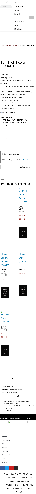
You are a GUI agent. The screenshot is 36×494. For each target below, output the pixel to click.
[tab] (18, 75)
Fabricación (18, 18)
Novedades (18, 29)
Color (4, 154)
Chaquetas (15, 45)
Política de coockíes (7, 386)
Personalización (19, 21)
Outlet (16, 25)
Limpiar (25, 160)
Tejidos (16, 10)
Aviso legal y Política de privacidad (12, 389)
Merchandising (19, 6)
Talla (4, 160)
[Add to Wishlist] (12, 168)
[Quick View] (23, 225)
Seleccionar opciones (23, 232)
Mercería (17, 14)
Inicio (2, 45)
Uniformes (17, 3)
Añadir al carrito (24, 167)
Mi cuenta (5, 383)
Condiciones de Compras (9, 392)
